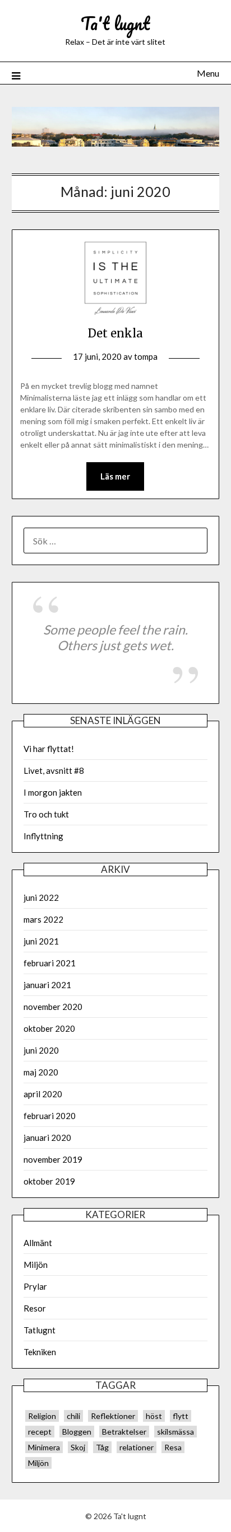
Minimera (44, 1447)
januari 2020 (47, 1137)
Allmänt (38, 1243)
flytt (180, 1416)
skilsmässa (175, 1431)
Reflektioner (113, 1416)
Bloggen (76, 1431)
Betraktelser (124, 1431)
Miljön (36, 1265)
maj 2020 (41, 1072)
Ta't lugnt (115, 23)
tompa (146, 356)
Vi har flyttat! (49, 749)
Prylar (35, 1286)
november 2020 (53, 1007)
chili (73, 1416)
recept (40, 1431)
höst (154, 1416)
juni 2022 (41, 897)
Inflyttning (43, 836)
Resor (35, 1308)
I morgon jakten (53, 792)
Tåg (102, 1447)
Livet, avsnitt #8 (54, 770)
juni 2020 (41, 1050)
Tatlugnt (40, 1330)
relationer (136, 1447)
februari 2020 (50, 1116)
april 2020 (43, 1094)
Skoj (78, 1447)
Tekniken (40, 1352)
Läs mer (115, 476)
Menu (208, 73)
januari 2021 (47, 985)
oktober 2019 (49, 1181)
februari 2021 (50, 963)
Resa (173, 1447)
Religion (42, 1416)
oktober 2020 (49, 1028)
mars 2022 (43, 919)
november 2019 (53, 1159)
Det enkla (115, 333)
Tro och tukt (46, 814)
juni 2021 (41, 941)
